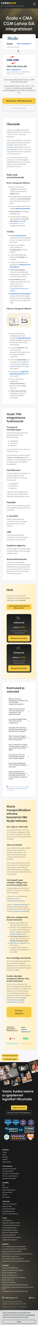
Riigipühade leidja (7, 1206)
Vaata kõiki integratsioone (10, 1055)
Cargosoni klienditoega (21, 911)
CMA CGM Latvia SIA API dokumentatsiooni (18, 787)
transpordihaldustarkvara (16, 901)
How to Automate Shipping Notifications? (13, 1259)
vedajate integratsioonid (18, 934)
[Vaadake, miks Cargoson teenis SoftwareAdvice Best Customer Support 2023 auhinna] (23, 1122)
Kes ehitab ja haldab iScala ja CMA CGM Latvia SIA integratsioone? (18, 721)
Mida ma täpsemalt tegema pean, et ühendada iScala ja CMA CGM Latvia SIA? (17, 737)
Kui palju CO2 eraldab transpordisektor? (12, 1270)
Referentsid (5, 1187)
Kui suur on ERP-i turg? (8, 1280)
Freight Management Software (10, 1230)
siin (27, 1317)
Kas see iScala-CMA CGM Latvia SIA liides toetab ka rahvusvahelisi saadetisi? (17, 756)
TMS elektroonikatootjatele (9, 1169)
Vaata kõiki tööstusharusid (9, 1178)
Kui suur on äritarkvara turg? (9, 1275)
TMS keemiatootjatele (7, 1171)
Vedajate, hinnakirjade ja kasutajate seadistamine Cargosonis (17, 1000)
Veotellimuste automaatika (20, 294)
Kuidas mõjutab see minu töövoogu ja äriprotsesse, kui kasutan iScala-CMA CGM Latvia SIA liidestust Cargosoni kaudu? (18, 775)
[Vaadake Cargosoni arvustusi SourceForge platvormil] (30, 1137)
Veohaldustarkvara (7, 1220)
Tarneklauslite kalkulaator (9, 1209)
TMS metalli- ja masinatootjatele (10, 1173)
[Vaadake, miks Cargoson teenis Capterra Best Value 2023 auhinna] (8, 1122)
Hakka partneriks (6, 1162)
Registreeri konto (19, 1108)
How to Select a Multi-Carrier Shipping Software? (14, 1249)
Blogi (3, 1185)
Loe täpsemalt (30, 1315)
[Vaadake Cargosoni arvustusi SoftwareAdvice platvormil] (18, 1137)
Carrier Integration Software (9, 1227)
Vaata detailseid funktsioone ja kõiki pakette (19, 607)
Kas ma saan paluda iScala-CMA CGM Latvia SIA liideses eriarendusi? (18, 765)
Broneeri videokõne (19, 1012)
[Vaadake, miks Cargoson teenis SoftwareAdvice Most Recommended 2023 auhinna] (31, 1122)
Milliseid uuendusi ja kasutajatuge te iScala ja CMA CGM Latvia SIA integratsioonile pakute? (18, 701)
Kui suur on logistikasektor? (9, 1272)
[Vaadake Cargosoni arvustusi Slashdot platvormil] (7, 1137)
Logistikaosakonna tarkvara (9, 1240)
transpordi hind (20, 235)
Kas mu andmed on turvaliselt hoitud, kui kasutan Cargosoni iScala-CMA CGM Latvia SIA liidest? (18, 747)
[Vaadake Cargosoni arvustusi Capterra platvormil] (14, 1130)
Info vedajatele (6, 1197)
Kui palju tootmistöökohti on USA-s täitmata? (13, 1277)
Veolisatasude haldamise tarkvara (11, 1225)
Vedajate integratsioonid (8, 1190)
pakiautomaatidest (23, 208)
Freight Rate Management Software (11, 1223)
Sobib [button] (19, 1321)
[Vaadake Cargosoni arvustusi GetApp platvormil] (29, 1130)
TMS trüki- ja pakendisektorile (10, 1176)
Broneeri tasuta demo (19, 108)
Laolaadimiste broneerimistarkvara (11, 1237)
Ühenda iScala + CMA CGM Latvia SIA (19, 101)
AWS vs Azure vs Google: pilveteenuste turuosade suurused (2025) (17, 1288)
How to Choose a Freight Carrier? (11, 1256)
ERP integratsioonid (7, 1192)
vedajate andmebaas (21, 905)
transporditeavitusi (23, 338)
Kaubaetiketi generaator (8, 1211)
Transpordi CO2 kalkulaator (9, 1204)
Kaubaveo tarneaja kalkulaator (10, 1214)
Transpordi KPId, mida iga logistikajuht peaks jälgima (16, 1261)
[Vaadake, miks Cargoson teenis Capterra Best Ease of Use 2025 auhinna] (15, 1122)
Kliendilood (5, 1157)
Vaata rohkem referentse (25, 1029)
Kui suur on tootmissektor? (9, 1282)
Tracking (4, 1152)
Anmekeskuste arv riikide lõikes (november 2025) (15, 1291)
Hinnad (4, 1154)
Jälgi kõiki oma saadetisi (18, 943)
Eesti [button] (33, 1298)
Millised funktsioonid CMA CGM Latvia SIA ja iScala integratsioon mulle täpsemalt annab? (17, 711)
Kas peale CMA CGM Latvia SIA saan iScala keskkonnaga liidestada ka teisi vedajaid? (18, 729)
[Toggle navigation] (34, 4)
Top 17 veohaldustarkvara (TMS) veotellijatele (14, 1246)
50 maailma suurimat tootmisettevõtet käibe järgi (15, 1285)
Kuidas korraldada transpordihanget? (12, 1251)
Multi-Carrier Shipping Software (10, 1232)
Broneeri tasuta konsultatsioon (19, 1113)
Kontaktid (4, 1159)
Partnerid (4, 1195)
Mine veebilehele (23, 44)
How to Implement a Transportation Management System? (17, 1254)
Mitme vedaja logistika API (9, 1235)
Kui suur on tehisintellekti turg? (10, 1268)
